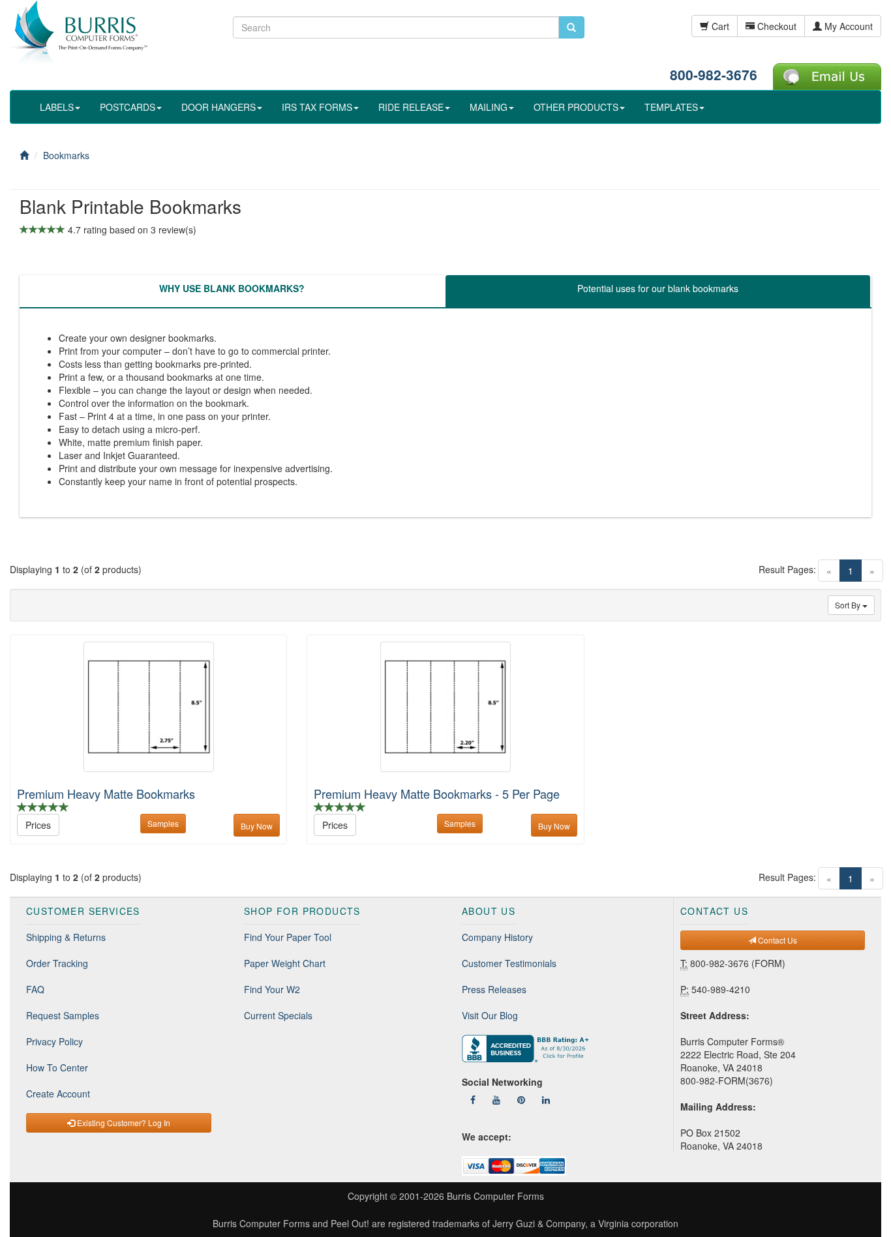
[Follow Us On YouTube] (496, 1099)
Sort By (848, 604)
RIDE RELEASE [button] (411, 106)
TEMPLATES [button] (671, 106)
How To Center (57, 1067)
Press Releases (494, 989)
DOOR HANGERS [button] (218, 106)
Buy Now (257, 825)
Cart (719, 26)
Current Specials (278, 1015)
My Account (847, 26)
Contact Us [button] (776, 940)
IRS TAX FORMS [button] (317, 106)
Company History (497, 937)
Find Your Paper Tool (287, 937)
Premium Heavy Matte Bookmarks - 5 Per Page (437, 793)
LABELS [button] (57, 106)
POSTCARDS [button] (127, 106)
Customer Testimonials (509, 963)
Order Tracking (57, 963)
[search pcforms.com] (571, 27)
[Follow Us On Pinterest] (521, 1099)
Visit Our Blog (490, 1015)
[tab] (232, 291)
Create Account (58, 1093)
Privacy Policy (54, 1041)
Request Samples (62, 1015)
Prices (38, 824)
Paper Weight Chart (284, 963)
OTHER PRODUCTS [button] (576, 106)
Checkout (775, 26)
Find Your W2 (272, 989)
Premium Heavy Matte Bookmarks (106, 793)
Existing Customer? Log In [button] (122, 1122)
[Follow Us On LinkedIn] (546, 1099)
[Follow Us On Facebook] (473, 1099)
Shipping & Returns (66, 937)
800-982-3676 (713, 74)
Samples (163, 823)
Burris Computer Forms (495, 1195)
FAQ (35, 989)
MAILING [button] (488, 106)
